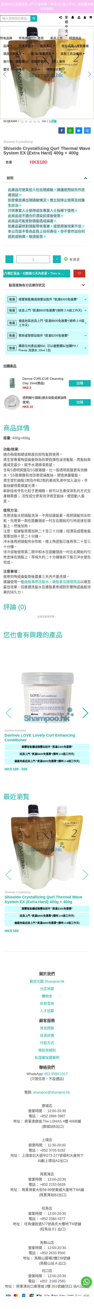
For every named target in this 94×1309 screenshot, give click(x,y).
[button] (8, 713)
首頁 (41, 38)
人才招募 (47, 1011)
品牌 (6, 46)
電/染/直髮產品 (41, 54)
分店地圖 (47, 989)
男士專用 (59, 61)
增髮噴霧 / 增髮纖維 (75, 46)
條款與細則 (47, 1050)
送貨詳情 (47, 1035)
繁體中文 (66, 24)
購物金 (47, 996)
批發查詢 (47, 1003)
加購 (79, 383)
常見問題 (47, 1028)
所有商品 (25, 38)
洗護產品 (25, 46)
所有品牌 (6, 38)
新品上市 (56, 38)
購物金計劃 (54, 69)
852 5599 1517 (56, 1074)
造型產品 (46, 46)
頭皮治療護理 (13, 54)
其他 (34, 69)
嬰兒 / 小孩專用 (13, 69)
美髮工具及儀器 (72, 54)
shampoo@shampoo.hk (51, 1092)
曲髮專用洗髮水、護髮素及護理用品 (52, 582)
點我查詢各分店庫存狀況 (27, 285)
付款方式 (47, 1043)
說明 (10, 178)
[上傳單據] (79, 17)
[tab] (47, 299)
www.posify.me (47, 1304)
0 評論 (53, 121)
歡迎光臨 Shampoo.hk (47, 981)
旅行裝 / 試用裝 (13, 61)
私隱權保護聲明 (47, 1058)
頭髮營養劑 (38, 61)
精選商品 (75, 38)
